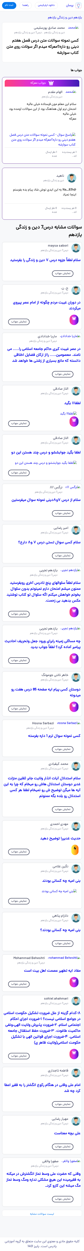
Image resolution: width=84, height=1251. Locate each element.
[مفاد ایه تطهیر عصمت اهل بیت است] (74, 982)
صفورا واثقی (50, 1161)
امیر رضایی (61, 528)
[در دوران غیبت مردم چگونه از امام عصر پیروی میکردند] (74, 319)
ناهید (60, 176)
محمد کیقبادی (58, 764)
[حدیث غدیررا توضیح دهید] (75, 849)
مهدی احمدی (59, 824)
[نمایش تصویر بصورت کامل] (42, 140)
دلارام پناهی (60, 916)
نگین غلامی (60, 866)
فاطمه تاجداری (58, 1071)
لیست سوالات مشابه (42, 1214)
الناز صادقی (60, 389)
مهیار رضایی (60, 1119)
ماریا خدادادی (47, 336)
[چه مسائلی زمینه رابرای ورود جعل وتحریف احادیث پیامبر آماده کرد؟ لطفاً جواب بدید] (74, 658)
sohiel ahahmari (56, 999)
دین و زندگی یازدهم (60, 17)
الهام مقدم (55, 92)
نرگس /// (56, 487)
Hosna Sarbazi (43, 723)
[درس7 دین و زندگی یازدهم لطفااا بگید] (41, 413)
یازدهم (78, 17)
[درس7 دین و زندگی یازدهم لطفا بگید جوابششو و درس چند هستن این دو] (41, 463)
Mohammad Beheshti (29, 958)
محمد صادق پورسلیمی (49, 28)
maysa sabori (58, 246)
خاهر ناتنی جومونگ (55, 675)
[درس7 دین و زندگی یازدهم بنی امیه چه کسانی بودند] (41, 891)
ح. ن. (64, 288)
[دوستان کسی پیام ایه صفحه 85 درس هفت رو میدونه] (74, 706)
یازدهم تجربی (48, 570)
